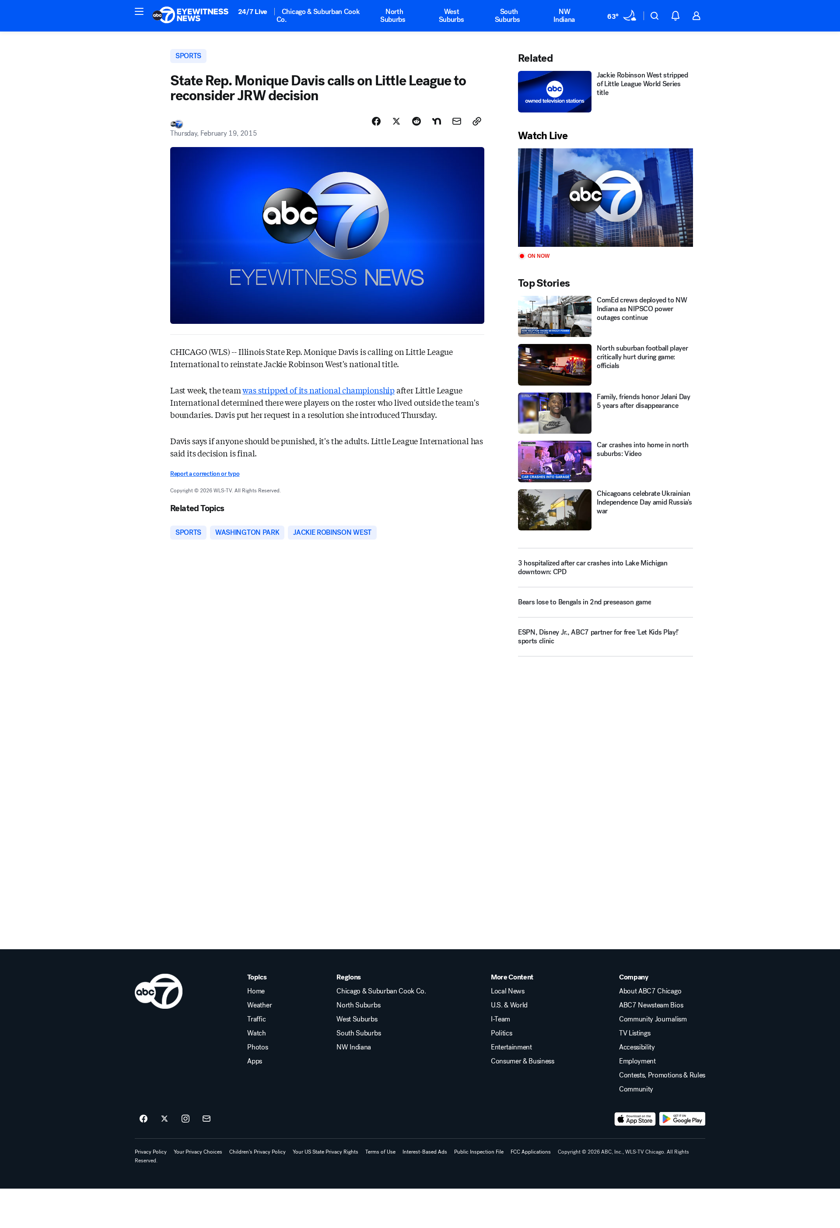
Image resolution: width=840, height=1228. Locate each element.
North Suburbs (393, 15)
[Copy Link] (476, 121)
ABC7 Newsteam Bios (651, 1005)
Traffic (256, 1019)
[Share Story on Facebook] (376, 121)
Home (256, 991)
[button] (139, 11)
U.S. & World (509, 1005)
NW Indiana (564, 15)
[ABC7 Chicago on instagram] (185, 1119)
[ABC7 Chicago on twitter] (164, 1119)
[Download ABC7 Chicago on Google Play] (682, 1119)
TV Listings (634, 1033)
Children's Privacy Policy (257, 1151)
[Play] (605, 197)
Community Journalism (653, 1019)
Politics (501, 1033)
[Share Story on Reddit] (416, 121)
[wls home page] (158, 991)
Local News (508, 991)
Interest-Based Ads (424, 1151)
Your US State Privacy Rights (325, 1151)
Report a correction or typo (204, 474)
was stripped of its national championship (318, 390)
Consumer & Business (522, 1061)
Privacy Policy (151, 1151)
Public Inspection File (479, 1151)
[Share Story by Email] (456, 121)
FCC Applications (531, 1151)
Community (636, 1089)
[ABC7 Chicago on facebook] (143, 1119)
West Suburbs (451, 15)
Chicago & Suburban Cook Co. (318, 15)
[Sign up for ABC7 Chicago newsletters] (206, 1119)
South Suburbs (507, 15)
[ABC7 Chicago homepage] (190, 15)
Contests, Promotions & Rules (662, 1075)
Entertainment (511, 1047)
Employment (637, 1061)
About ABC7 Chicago (650, 991)
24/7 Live (252, 11)
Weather (259, 1005)
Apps (254, 1061)
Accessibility (637, 1047)
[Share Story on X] (396, 121)
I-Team (500, 1019)
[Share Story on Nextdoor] (436, 121)
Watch (256, 1033)
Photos (257, 1047)
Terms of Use (380, 1151)
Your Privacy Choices (198, 1151)
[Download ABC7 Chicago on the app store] (635, 1119)
